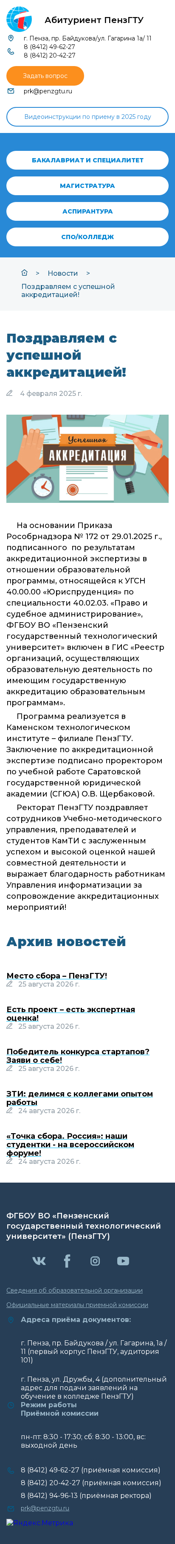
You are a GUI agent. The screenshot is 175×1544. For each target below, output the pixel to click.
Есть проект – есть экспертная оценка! (70, 1014)
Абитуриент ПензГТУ (94, 20)
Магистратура (87, 186)
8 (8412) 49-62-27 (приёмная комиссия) (91, 1470)
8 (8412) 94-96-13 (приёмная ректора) (86, 1496)
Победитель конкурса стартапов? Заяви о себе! (78, 1056)
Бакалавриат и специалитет (88, 160)
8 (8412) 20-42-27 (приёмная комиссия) (91, 1483)
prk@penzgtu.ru (48, 91)
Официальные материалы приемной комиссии (77, 1305)
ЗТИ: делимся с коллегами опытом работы (79, 1098)
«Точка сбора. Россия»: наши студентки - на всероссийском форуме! (70, 1144)
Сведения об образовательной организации (74, 1290)
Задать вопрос (45, 76)
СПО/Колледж (87, 237)
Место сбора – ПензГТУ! (56, 976)
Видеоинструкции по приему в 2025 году (87, 117)
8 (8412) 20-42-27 (50, 55)
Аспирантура (87, 211)
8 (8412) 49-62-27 (49, 47)
